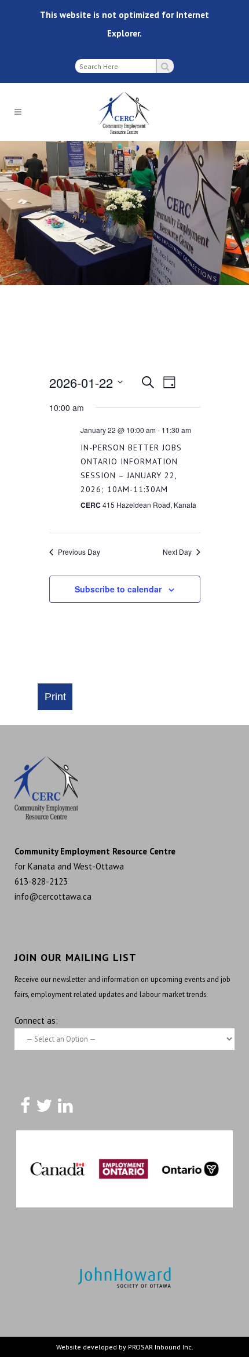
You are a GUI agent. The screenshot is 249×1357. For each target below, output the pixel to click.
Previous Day (79, 551)
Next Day (177, 551)
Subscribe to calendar (118, 589)
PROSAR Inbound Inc (160, 1347)
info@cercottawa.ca (52, 896)
